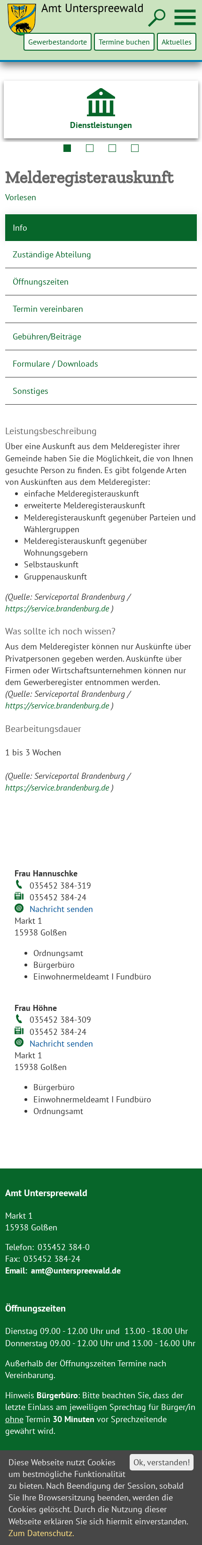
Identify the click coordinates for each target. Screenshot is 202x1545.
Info (20, 227)
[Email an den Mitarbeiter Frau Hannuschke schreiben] (20, 909)
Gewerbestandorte (57, 41)
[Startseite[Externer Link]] (81, 25)
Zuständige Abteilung (52, 254)
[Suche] (156, 18)
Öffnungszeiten (41, 281)
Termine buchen (124, 41)
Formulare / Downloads (55, 363)
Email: (16, 1270)
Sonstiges (30, 390)
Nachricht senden (61, 909)
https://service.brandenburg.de (58, 608)
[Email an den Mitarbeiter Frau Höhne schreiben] (20, 1043)
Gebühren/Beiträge (47, 336)
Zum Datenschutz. (41, 1533)
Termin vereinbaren (48, 308)
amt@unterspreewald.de (76, 1270)
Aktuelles (177, 41)
